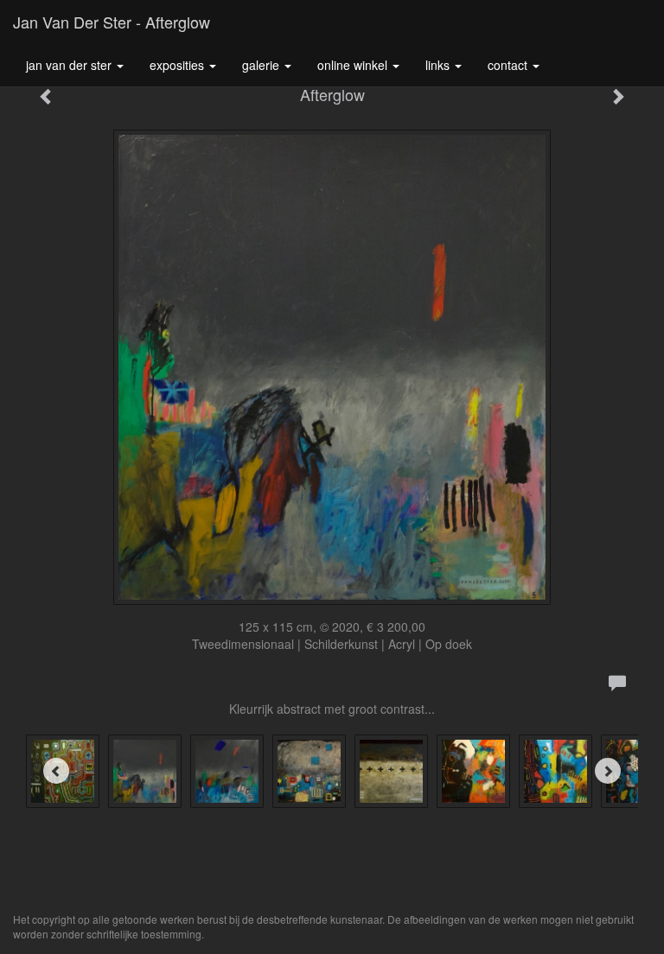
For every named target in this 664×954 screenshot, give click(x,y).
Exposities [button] (179, 64)
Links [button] (439, 64)
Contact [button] (509, 64)
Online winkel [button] (354, 64)
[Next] (608, 771)
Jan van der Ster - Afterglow (111, 21)
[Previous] (56, 771)
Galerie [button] (262, 64)
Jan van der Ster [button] (70, 64)
